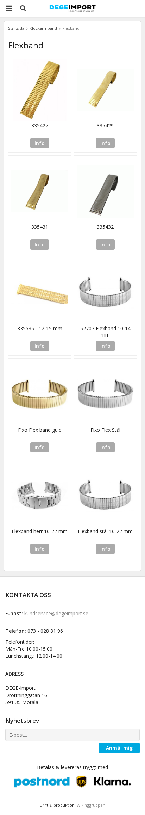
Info (39, 143)
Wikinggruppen (91, 805)
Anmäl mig (119, 747)
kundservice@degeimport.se (56, 613)
